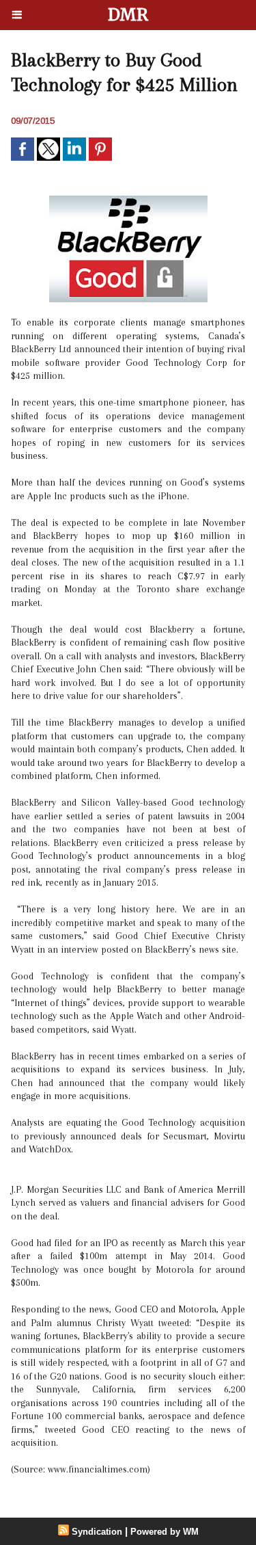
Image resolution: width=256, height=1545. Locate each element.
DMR (128, 14)
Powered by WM (164, 1532)
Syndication (97, 1532)
